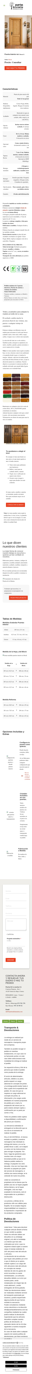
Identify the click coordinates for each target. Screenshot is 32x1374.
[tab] (5, 1021)
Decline (16, 1366)
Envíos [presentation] (6, 1021)
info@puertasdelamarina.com (14, 1012)
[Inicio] (16, 6)
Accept (16, 1362)
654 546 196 (21, 1003)
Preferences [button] (6, 1357)
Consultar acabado (15, 505)
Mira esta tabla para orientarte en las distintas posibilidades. (25, 776)
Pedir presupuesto (18, 598)
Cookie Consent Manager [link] (9, 1342)
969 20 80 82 (18, 1005)
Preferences (16, 1370)
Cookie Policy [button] (17, 1353)
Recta (10, 60)
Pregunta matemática (14, 938)
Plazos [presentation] (13, 1021)
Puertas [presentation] (20, 1021)
